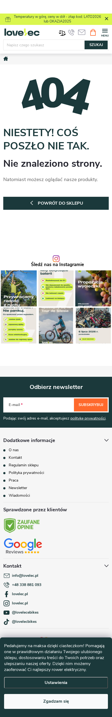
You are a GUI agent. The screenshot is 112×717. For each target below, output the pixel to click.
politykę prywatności (87, 418)
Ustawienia (56, 683)
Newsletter (18, 487)
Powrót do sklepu (60, 203)
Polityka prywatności (26, 472)
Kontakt (15, 457)
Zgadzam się (56, 701)
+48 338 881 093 (26, 584)
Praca (13, 480)
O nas (14, 450)
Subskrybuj (91, 404)
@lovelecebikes (25, 612)
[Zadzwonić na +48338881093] (71, 32)
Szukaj (96, 44)
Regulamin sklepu (24, 465)
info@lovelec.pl (25, 575)
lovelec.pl (20, 594)
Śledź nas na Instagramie (57, 265)
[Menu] (105, 32)
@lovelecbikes (24, 621)
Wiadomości (19, 495)
